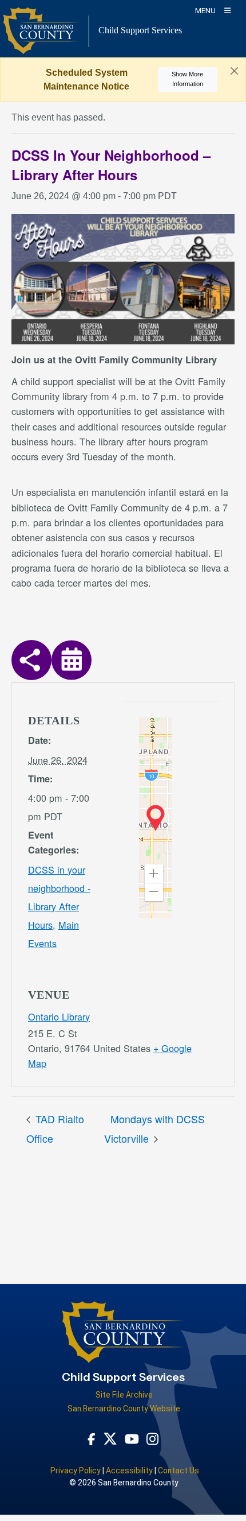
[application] (155, 817)
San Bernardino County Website (124, 1408)
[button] (154, 873)
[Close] (234, 71)
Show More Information (187, 79)
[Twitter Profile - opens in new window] (110, 1438)
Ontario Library (59, 1016)
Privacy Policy (75, 1470)
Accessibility (129, 1470)
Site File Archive (124, 1394)
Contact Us (178, 1470)
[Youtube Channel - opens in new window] (132, 1438)
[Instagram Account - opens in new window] (152, 1438)
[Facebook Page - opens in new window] (92, 1438)
